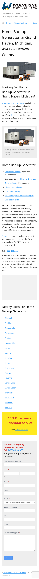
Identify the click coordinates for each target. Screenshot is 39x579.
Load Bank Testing (12, 191)
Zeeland (8, 408)
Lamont (8, 353)
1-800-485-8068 (12, 251)
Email (6, 490)
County (7, 499)
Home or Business (28, 179)
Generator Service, (12, 171)
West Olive (9, 398)
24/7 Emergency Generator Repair (19, 195)
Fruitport (8, 338)
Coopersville (10, 328)
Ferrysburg (9, 333)
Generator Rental (12, 200)
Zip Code (7, 524)
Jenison (8, 348)
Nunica (8, 373)
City (5, 516)
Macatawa (9, 358)
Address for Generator (11, 507)
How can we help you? (12, 533)
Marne (7, 363)
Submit (8, 558)
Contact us (6, 236)
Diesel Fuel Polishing (13, 187)
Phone (6, 482)
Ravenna (8, 378)
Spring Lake (10, 383)
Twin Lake (9, 393)
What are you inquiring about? (13, 461)
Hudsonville (10, 343)
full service (15, 115)
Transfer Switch (11, 183)
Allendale (9, 318)
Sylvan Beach (10, 388)
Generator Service (21, 23)
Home (8, 23)
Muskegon (9, 368)
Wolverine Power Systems (13, 103)
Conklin (8, 323)
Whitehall (9, 403)
